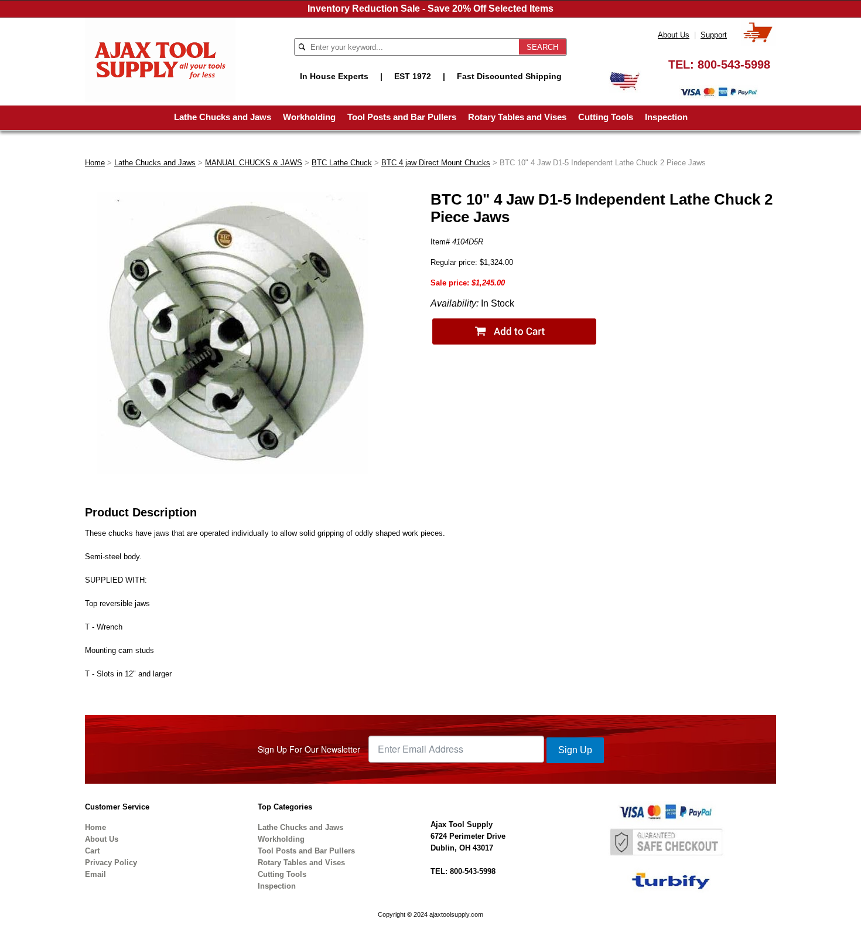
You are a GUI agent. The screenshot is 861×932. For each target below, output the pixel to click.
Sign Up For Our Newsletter (309, 749)
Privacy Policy (111, 862)
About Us (673, 34)
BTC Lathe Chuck (342, 162)
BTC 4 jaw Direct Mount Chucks (435, 162)
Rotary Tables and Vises (517, 117)
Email (95, 874)
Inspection (666, 117)
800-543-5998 (734, 64)
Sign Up (575, 750)
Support (714, 34)
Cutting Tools (605, 117)
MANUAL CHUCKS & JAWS (253, 162)
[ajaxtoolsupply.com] (160, 59)
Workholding (309, 117)
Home (95, 162)
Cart (92, 850)
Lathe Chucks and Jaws (222, 117)
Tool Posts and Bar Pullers (401, 117)
